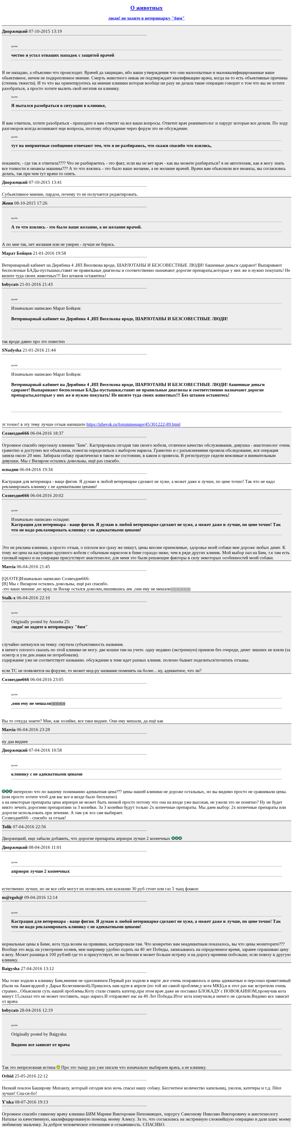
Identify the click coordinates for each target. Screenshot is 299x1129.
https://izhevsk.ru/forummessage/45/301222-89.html (133, 424)
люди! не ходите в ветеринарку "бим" (146, 18)
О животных (146, 8)
